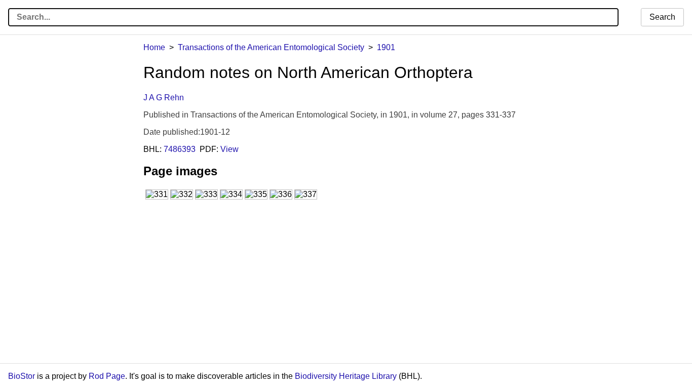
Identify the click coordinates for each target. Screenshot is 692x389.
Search (662, 17)
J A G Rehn (163, 97)
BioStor (21, 376)
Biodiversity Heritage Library (346, 376)
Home (154, 47)
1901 (386, 47)
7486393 (180, 149)
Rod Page (107, 376)
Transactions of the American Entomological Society (271, 47)
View (229, 149)
